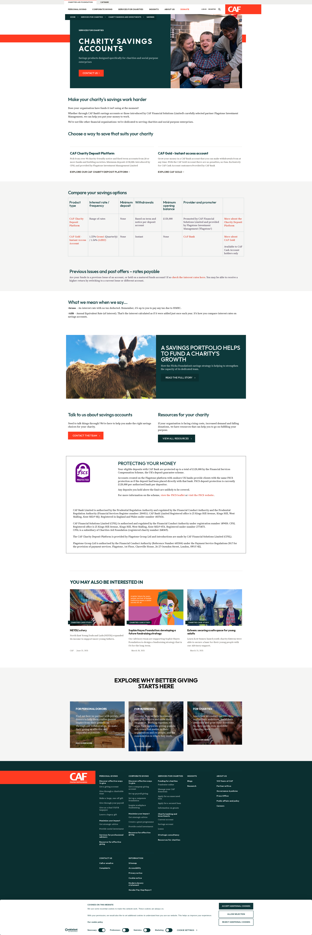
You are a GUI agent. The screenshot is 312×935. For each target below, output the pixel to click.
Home (73, 17)
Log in (203, 9)
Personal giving (77, 9)
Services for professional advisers (111, 836)
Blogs (190, 781)
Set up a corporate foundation (137, 799)
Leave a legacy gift (108, 814)
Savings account (165, 824)
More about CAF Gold (230, 238)
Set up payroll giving (138, 793)
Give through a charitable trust (111, 792)
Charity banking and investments (124, 17)
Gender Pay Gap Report (140, 890)
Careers (220, 806)
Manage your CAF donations (166, 790)
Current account (165, 819)
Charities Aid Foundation (80, 2)
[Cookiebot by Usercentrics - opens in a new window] (71, 930)
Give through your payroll (111, 803)
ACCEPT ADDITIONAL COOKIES (236, 906)
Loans (161, 828)
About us (170, 9)
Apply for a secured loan (169, 803)
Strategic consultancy (168, 835)
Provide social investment (111, 828)
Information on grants (168, 807)
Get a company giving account (139, 787)
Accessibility (135, 868)
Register (212, 9)
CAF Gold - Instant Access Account (77, 240)
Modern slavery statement (136, 884)
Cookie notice (135, 878)
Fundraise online (166, 784)
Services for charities (130, 9)
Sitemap (133, 863)
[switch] (125, 930)
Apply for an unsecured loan (169, 797)
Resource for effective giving (110, 843)
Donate (184, 9)
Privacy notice (135, 873)
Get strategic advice (108, 824)
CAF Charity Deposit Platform (76, 222)
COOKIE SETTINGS (185, 930)
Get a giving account (109, 786)
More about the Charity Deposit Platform (233, 222)
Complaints (104, 868)
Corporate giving (102, 9)
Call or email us (106, 863)
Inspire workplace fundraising (137, 806)
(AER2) (102, 240)
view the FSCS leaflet (173, 495)
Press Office (223, 796)
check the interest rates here (188, 277)
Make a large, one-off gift (111, 798)
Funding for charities (168, 781)
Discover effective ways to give (111, 782)
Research (191, 786)
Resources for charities (169, 840)
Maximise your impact (109, 821)
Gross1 (100, 236)
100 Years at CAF (225, 781)
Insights (154, 9)
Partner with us (224, 786)
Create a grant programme (141, 821)
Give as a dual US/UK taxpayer (109, 808)
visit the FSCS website (201, 495)
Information (136, 858)
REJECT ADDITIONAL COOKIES (236, 922)
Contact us (105, 858)
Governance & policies (227, 791)
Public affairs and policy (228, 801)
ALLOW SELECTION (236, 914)
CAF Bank (104, 2)
